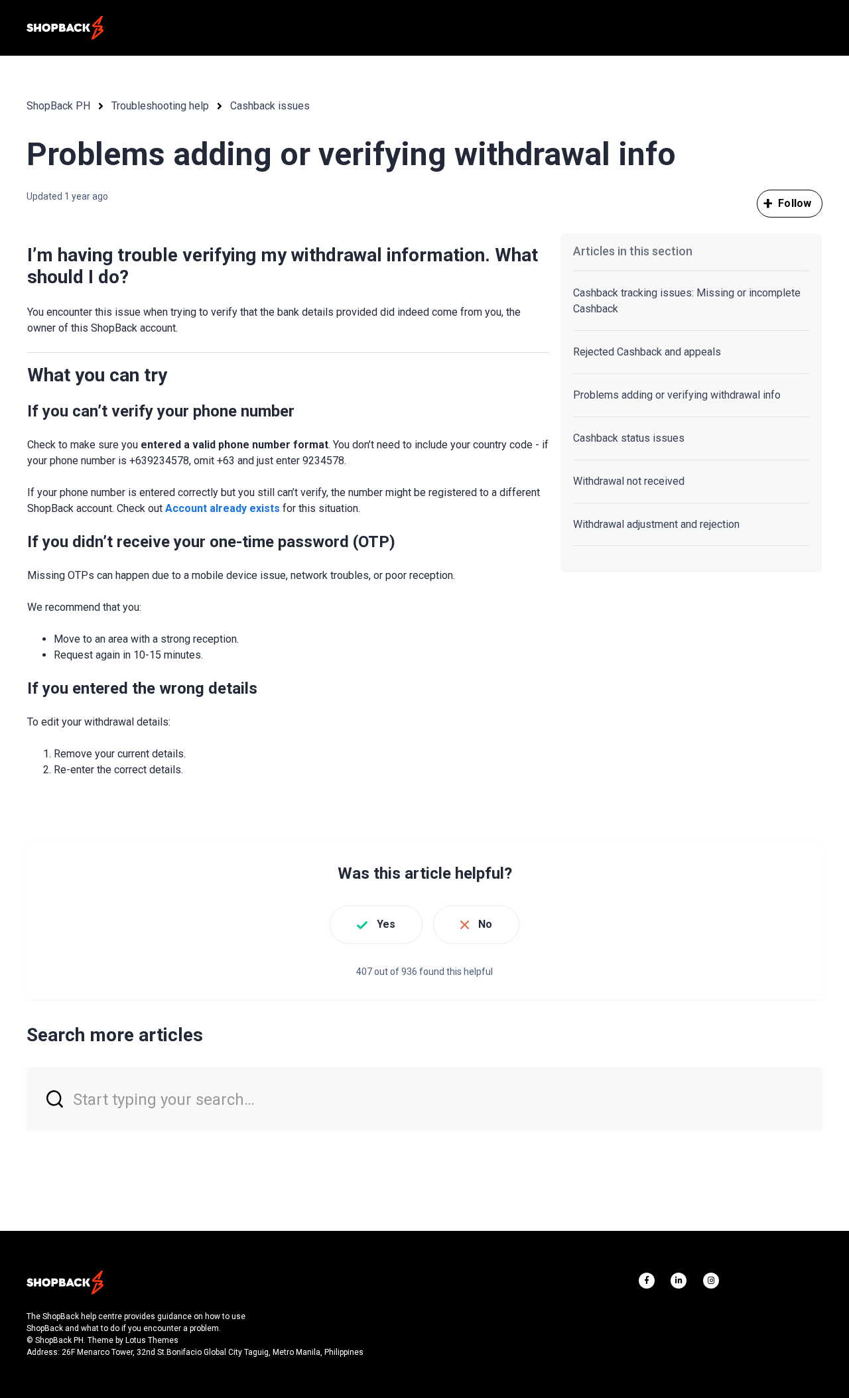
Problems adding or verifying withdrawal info (677, 395)
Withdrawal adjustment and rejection (656, 524)
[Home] (65, 28)
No (485, 924)
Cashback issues (270, 105)
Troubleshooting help (160, 105)
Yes (386, 924)
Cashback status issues (629, 438)
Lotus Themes (151, 1340)
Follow (794, 203)
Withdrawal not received (629, 481)
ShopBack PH (58, 105)
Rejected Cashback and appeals (647, 352)
